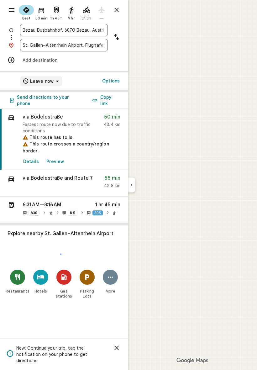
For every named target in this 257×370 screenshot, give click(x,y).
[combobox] (64, 30)
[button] (64, 183)
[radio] (26, 12)
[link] (64, 139)
